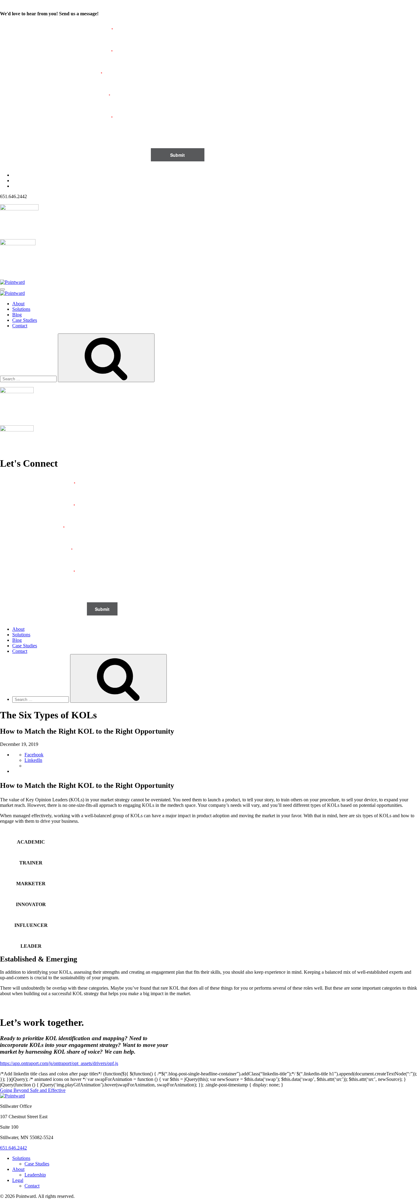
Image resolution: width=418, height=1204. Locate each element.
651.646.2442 (13, 1147)
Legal (17, 1180)
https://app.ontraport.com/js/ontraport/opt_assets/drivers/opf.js (59, 1063)
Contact (19, 325)
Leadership (35, 1174)
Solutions (21, 309)
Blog (17, 314)
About (18, 303)
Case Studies (24, 320)
